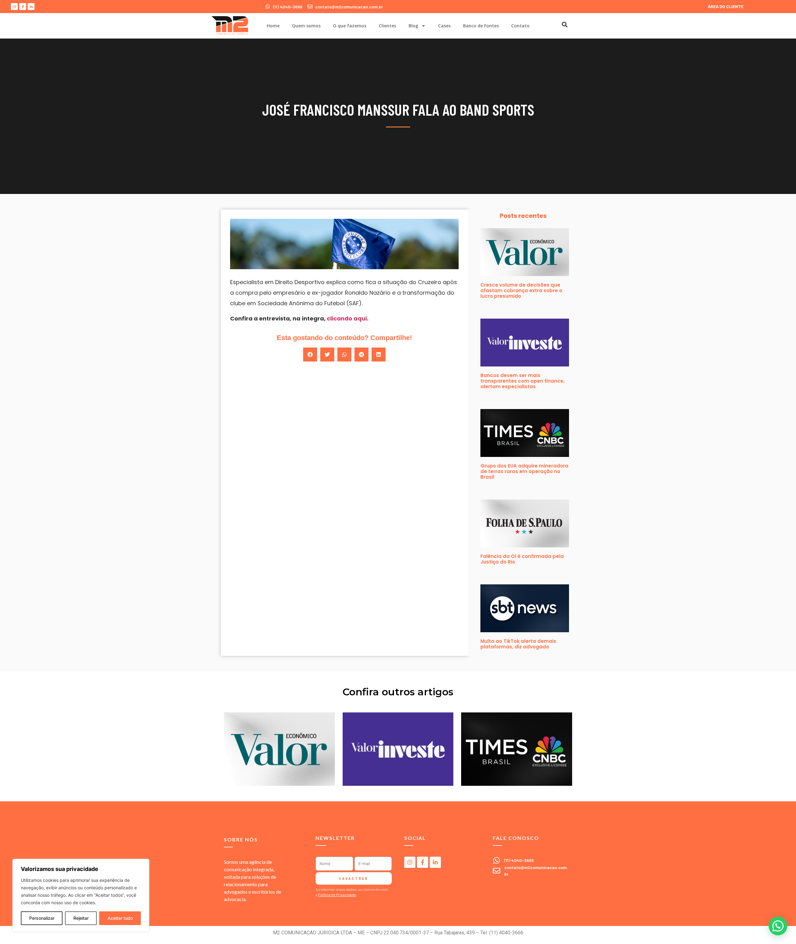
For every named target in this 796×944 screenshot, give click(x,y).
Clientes (387, 26)
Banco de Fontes (481, 26)
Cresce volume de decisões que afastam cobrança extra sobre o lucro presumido (521, 290)
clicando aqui (347, 318)
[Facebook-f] (22, 6)
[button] (564, 24)
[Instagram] (14, 6)
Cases (444, 26)
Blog (413, 26)
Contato (520, 26)
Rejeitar (81, 918)
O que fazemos (349, 26)
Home (273, 26)
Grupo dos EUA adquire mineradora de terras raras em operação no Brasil (524, 471)
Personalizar (41, 918)
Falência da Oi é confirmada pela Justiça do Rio (522, 559)
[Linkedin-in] (31, 6)
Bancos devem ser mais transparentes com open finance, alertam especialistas (522, 381)
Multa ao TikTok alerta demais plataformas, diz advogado (518, 644)
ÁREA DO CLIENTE (725, 6)
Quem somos (306, 26)
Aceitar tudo (120, 918)
